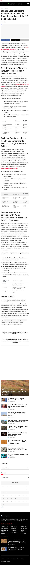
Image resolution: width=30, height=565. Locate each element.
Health (12, 526)
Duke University (8, 320)
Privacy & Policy (15, 558)
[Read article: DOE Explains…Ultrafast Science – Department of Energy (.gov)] (4, 400)
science (9, 324)
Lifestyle (13, 528)
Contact (22, 558)
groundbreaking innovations (20, 320)
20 (15, 498)
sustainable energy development (9, 168)
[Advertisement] (15, 363)
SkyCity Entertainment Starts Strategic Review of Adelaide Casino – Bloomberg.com (17, 434)
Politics (13, 532)
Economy (3, 528)
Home (2, 8)
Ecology (3, 526)
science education (17, 324)
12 (11, 495)
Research (4, 324)
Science (22, 526)
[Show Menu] (1, 4)
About (2, 558)
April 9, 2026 (3, 21)
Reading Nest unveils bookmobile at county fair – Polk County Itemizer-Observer (16, 414)
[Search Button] (28, 4)
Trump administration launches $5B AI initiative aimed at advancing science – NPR (17, 406)
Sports (22, 528)
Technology (23, 530)
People (21, 322)
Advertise (8, 558)
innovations (4, 322)
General (6, 8)
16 (26, 495)
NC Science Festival (13, 322)
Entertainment (4, 530)
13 (15, 495)
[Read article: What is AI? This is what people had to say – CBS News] (4, 456)
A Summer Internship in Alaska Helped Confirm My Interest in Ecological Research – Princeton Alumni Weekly (14, 391)
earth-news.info (7, 561)
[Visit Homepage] (15, 4)
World (22, 533)
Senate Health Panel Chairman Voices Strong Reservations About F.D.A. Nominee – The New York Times (18, 442)
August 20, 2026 (6, 394)
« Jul (2, 507)
